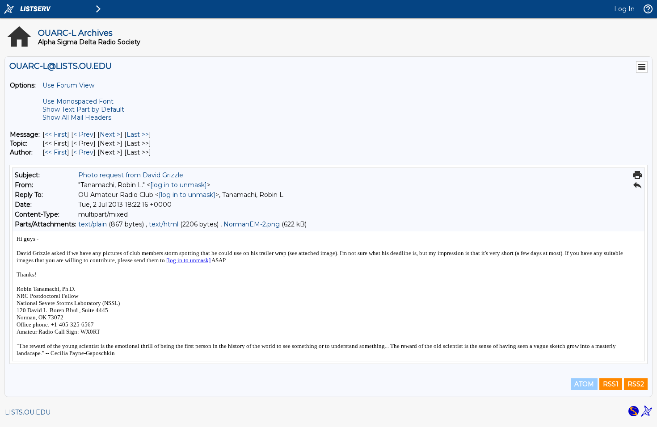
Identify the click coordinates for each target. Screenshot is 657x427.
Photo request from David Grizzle (130, 175)
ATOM (584, 384)
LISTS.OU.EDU (28, 412)
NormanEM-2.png (251, 224)
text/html (163, 224)
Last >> (137, 134)
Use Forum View (68, 85)
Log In (624, 9)
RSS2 (636, 384)
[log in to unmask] (178, 185)
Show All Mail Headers (76, 117)
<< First (56, 134)
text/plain (92, 224)
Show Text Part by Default (83, 109)
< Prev (83, 134)
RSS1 (611, 384)
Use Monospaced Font (78, 101)
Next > (110, 134)
